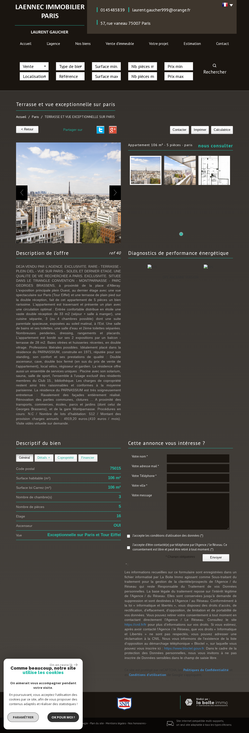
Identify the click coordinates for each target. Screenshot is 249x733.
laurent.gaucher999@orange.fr (161, 10)
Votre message (142, 495)
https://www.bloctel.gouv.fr (184, 648)
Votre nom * (140, 456)
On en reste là (61, 665)
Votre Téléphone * (144, 476)
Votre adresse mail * (145, 466)
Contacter (179, 130)
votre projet (159, 43)
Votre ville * (139, 485)
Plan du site (97, 723)
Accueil (25, 43)
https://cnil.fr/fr (135, 624)
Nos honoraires (136, 723)
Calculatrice (222, 130)
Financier (87, 457)
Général (24, 457)
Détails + (43, 457)
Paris (35, 117)
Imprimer (200, 130)
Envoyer (216, 557)
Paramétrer (23, 717)
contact (222, 43)
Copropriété (66, 457)
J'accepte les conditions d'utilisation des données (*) (168, 535)
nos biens (83, 43)
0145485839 (112, 10)
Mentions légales (116, 723)
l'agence (53, 43)
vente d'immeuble (120, 43)
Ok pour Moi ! (63, 717)
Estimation (192, 43)
